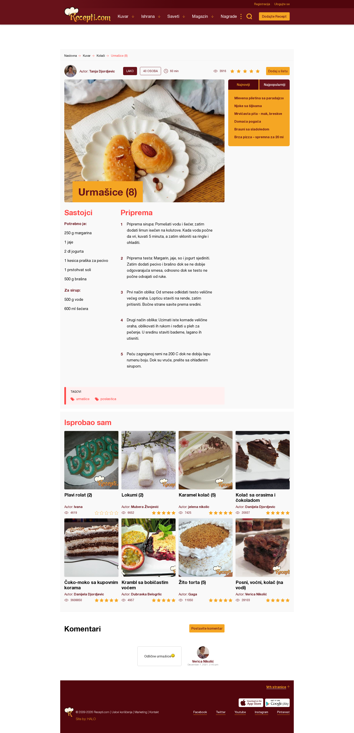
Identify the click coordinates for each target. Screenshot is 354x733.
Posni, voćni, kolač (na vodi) (263, 560)
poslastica (108, 399)
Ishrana (148, 16)
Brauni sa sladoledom (251, 129)
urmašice (83, 399)
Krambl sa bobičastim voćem (148, 560)
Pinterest (283, 712)
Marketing (141, 712)
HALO (91, 719)
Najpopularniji (274, 84)
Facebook (200, 712)
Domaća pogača (247, 121)
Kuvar (123, 16)
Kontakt (154, 712)
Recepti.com (87, 15)
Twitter (221, 712)
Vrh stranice (276, 687)
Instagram (261, 712)
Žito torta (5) (206, 560)
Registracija (262, 4)
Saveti (173, 16)
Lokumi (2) (148, 473)
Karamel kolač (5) (206, 473)
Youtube (240, 712)
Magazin (200, 16)
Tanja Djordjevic (102, 71)
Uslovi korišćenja (122, 712)
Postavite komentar (206, 628)
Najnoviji (243, 84)
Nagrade (229, 16)
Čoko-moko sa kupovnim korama (91, 560)
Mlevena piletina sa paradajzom (259, 98)
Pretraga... (249, 16)
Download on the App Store (251, 702)
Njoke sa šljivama (248, 106)
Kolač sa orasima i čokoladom (263, 473)
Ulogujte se (282, 4)
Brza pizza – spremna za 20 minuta (259, 137)
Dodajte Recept (274, 16)
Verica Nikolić (203, 661)
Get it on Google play (277, 702)
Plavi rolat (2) (91, 473)
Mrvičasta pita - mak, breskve (258, 113)
